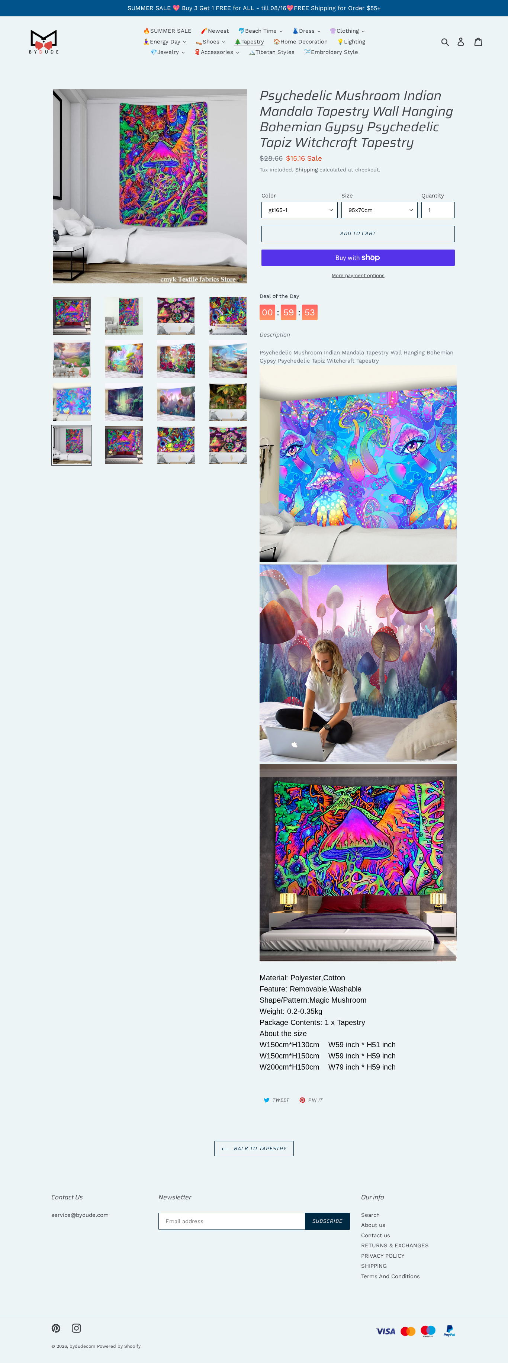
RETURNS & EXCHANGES (395, 1245)
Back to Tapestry (259, 1149)
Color (268, 195)
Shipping (306, 170)
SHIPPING (374, 1266)
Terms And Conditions (390, 1276)
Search (370, 1215)
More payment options (358, 275)
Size (347, 195)
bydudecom (82, 1346)
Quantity (432, 195)
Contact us (375, 1235)
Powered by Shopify (119, 1346)
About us (373, 1225)
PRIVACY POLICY (383, 1256)
